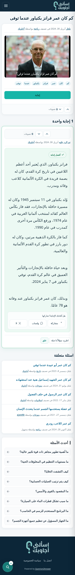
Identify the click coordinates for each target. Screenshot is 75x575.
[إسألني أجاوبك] (61, 5)
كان (61, 83)
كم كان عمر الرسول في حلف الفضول (49, 394)
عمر (54, 83)
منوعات (38, 385)
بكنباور (36, 83)
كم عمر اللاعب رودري (58, 423)
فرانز (45, 83)
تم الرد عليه (64, 142)
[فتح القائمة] (5, 5)
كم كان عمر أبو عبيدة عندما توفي (52, 365)
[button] (37, 56)
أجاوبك (25, 371)
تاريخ (38, 371)
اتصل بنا (48, 560)
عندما (26, 83)
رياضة (37, 28)
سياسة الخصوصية (32, 560)
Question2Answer (43, 569)
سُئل (68, 28)
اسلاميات (38, 400)
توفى (18, 83)
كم (68, 83)
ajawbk (21, 415)
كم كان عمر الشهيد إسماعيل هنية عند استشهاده (43, 379)
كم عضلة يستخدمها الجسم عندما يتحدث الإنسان (43, 409)
